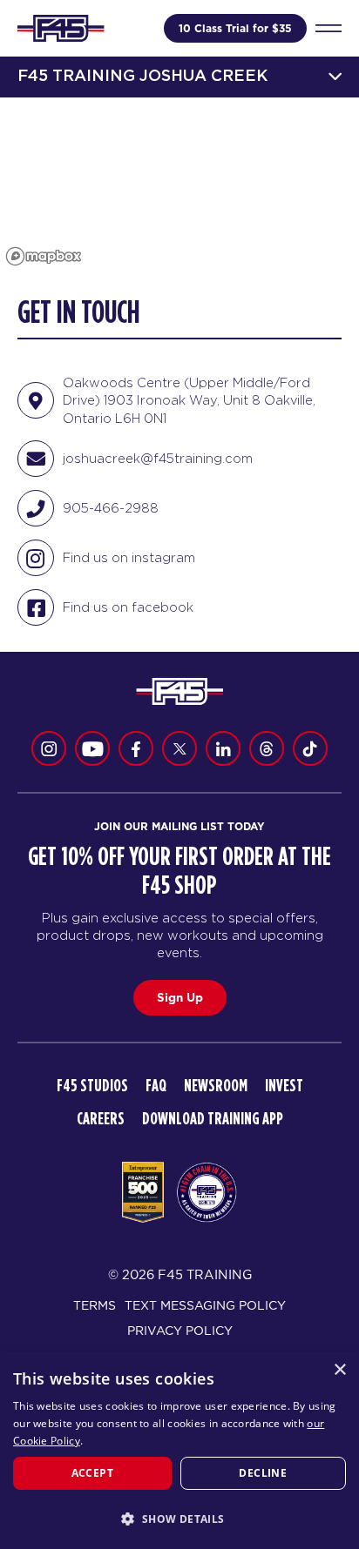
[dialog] (179, 1450)
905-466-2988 (111, 507)
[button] (179, 1518)
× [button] (339, 1370)
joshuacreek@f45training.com (158, 458)
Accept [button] (92, 1472)
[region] (179, 184)
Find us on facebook (128, 607)
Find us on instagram (129, 557)
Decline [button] (263, 1472)
